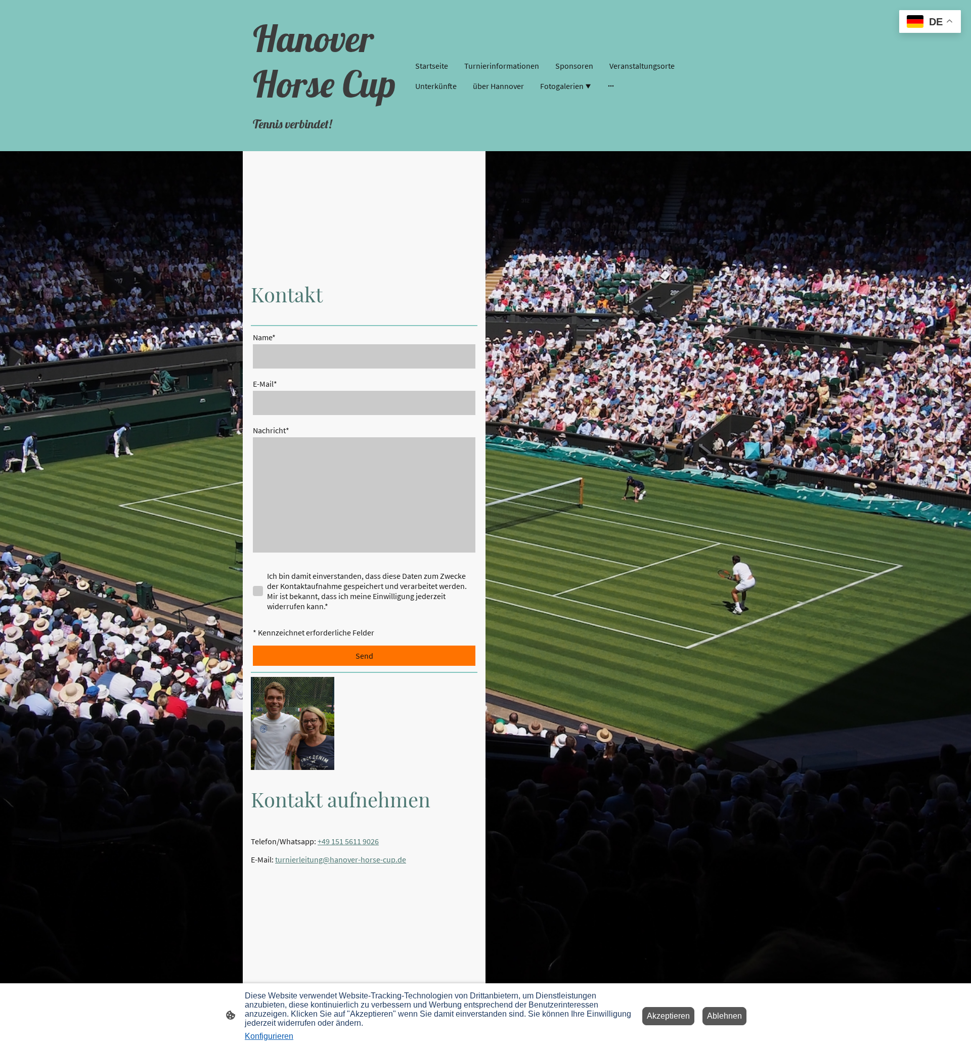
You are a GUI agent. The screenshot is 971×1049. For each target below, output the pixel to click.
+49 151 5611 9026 (348, 841)
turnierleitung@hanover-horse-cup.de (340, 859)
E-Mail (265, 384)
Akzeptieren (668, 1016)
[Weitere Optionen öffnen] (611, 86)
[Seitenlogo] (329, 143)
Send (364, 656)
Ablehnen (724, 1016)
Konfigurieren (269, 1036)
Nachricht (271, 430)
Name (264, 337)
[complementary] (930, 22)
